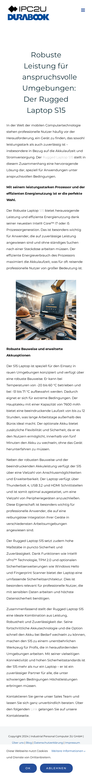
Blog (29, 742)
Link (34, 709)
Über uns (18, 742)
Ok (28, 768)
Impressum (72, 742)
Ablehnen (56, 768)
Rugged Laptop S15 (58, 157)
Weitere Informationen (67, 751)
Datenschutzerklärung (48, 742)
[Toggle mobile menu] (83, 10)
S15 (41, 210)
